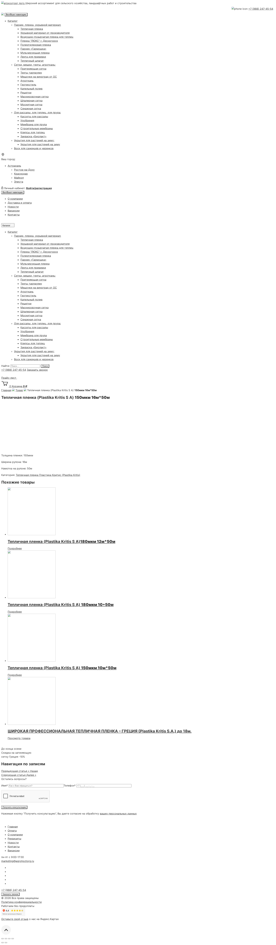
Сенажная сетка (30, 108)
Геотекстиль (28, 84)
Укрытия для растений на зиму (40, 144)
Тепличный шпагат (32, 60)
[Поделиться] (6, 938)
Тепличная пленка (31, 28)
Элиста (18, 181)
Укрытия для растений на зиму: (34, 140)
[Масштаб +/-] (12, 938)
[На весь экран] (9, 938)
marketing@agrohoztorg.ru (17, 861)
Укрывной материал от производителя (45, 32)
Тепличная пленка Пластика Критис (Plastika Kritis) (48, 475)
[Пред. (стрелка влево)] (2, 942)
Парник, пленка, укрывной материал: (37, 24)
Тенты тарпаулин (31, 72)
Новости (13, 206)
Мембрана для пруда (33, 124)
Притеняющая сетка (33, 68)
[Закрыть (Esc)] (2, 938)
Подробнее (15, 548)
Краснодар (21, 173)
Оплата (12, 830)
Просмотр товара (19, 738)
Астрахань (14, 165)
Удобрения (27, 120)
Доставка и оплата (20, 202)
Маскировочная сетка (34, 96)
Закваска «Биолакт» (33, 136)
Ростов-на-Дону (24, 169)
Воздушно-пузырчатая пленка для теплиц (46, 36)
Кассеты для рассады (34, 116)
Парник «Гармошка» (33, 48)
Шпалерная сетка (31, 100)
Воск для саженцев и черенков (34, 148)
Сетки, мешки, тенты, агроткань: (35, 64)
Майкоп (19, 177)
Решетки (25, 92)
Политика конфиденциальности (21, 902)
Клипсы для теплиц (32, 132)
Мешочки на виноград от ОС (38, 76)
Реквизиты (14, 838)
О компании (15, 198)
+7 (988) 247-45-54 (260, 8)
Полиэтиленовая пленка (35, 44)
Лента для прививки (33, 56)
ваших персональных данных (118, 813)
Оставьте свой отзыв (14, 919)
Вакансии (14, 210)
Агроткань (27, 80)
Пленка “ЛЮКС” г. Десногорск (39, 40)
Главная (13, 826)
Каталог (13, 20)
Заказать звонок (37, 369)
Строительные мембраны (36, 128)
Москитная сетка (31, 104)
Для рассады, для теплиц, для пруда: (37, 112)
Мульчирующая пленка (35, 52)
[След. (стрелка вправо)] (6, 942)
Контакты (14, 214)
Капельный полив (31, 88)
